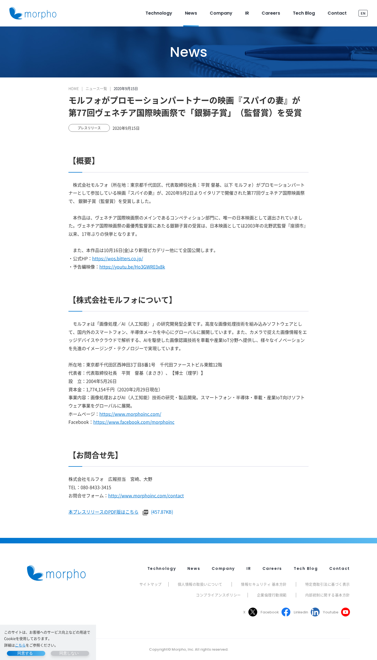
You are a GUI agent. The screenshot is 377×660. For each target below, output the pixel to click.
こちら (20, 645)
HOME (73, 88)
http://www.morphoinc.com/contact (146, 495)
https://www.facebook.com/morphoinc (133, 421)
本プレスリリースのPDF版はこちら (103, 511)
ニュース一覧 (96, 88)
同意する (25, 653)
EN (363, 13)
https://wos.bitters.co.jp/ (117, 258)
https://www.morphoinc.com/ (130, 414)
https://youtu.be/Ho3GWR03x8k (132, 266)
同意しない (69, 653)
